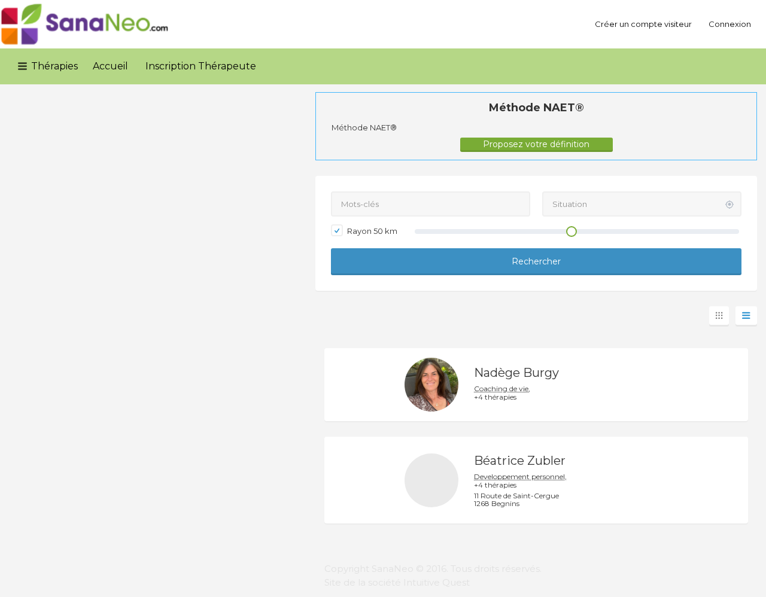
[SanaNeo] (85, 24)
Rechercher (536, 261)
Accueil (110, 66)
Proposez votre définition (536, 144)
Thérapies (54, 66)
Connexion (730, 24)
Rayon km (371, 231)
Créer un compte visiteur (643, 24)
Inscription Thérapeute (200, 66)
